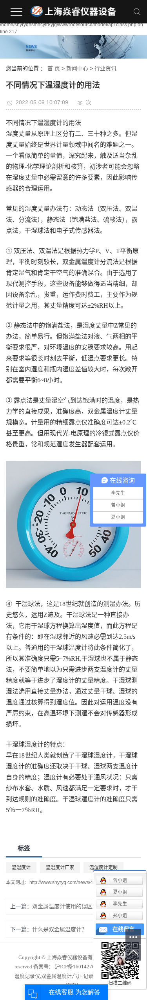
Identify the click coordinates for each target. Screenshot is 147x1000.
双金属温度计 (56, 976)
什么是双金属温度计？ (59, 929)
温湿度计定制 (103, 867)
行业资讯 (105, 68)
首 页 (53, 68)
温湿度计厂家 (60, 867)
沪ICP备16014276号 (77, 967)
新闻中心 (77, 68)
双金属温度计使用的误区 (62, 906)
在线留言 (123, 929)
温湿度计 (21, 867)
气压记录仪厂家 (91, 976)
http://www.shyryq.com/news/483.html (69, 882)
